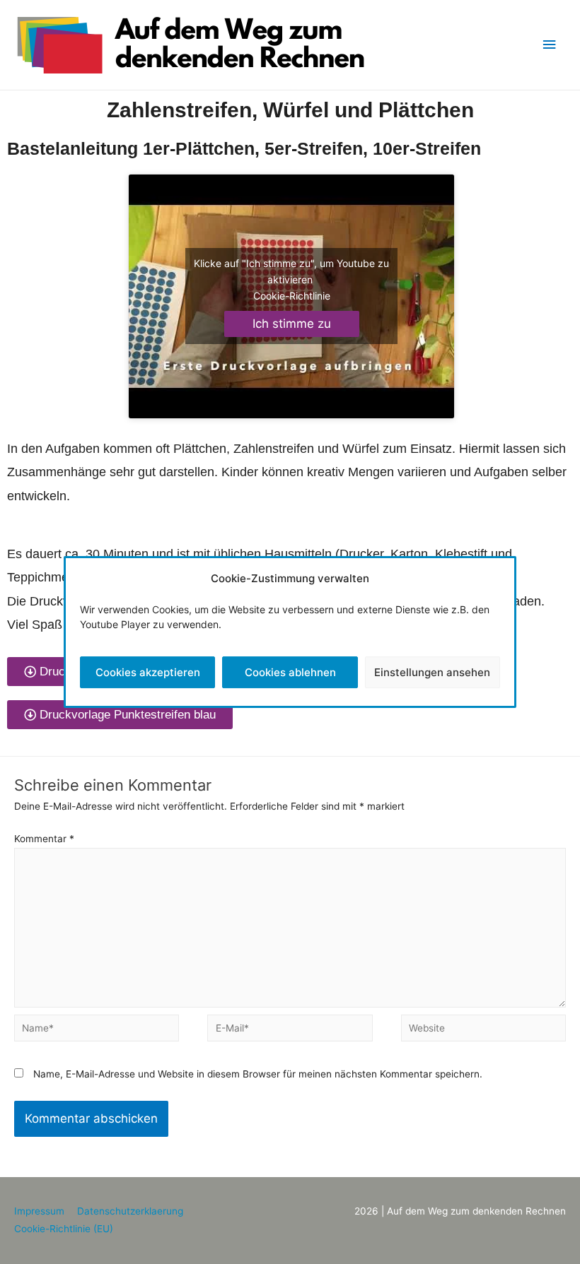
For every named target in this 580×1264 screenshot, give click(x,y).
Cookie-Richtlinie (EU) (63, 1228)
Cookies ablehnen (290, 672)
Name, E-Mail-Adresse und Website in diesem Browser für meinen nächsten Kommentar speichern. (257, 1074)
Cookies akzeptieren (147, 672)
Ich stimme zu (292, 324)
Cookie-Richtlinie (291, 296)
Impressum (39, 1211)
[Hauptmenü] (549, 45)
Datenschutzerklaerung (130, 1211)
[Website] (483, 1030)
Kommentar (44, 838)
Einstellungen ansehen (432, 672)
